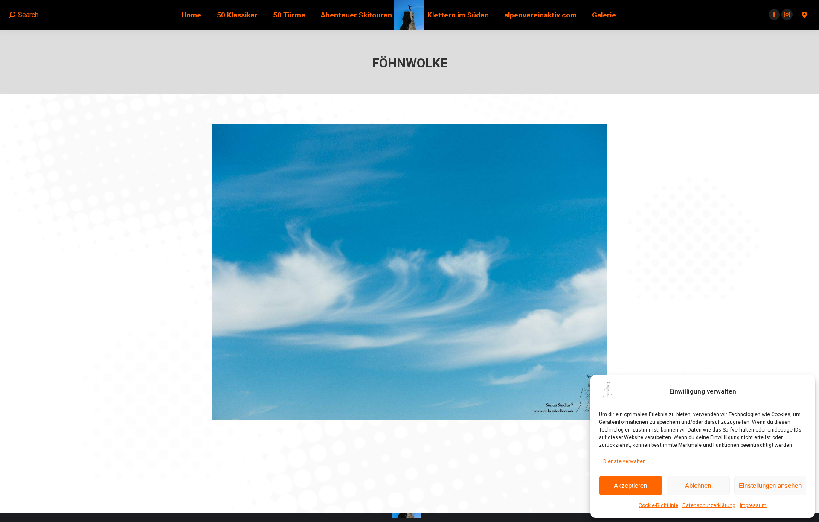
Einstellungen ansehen (770, 485)
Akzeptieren (630, 485)
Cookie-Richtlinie (658, 505)
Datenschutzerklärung (708, 505)
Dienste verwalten (624, 461)
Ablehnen (698, 485)
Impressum (753, 505)
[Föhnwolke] (409, 272)
